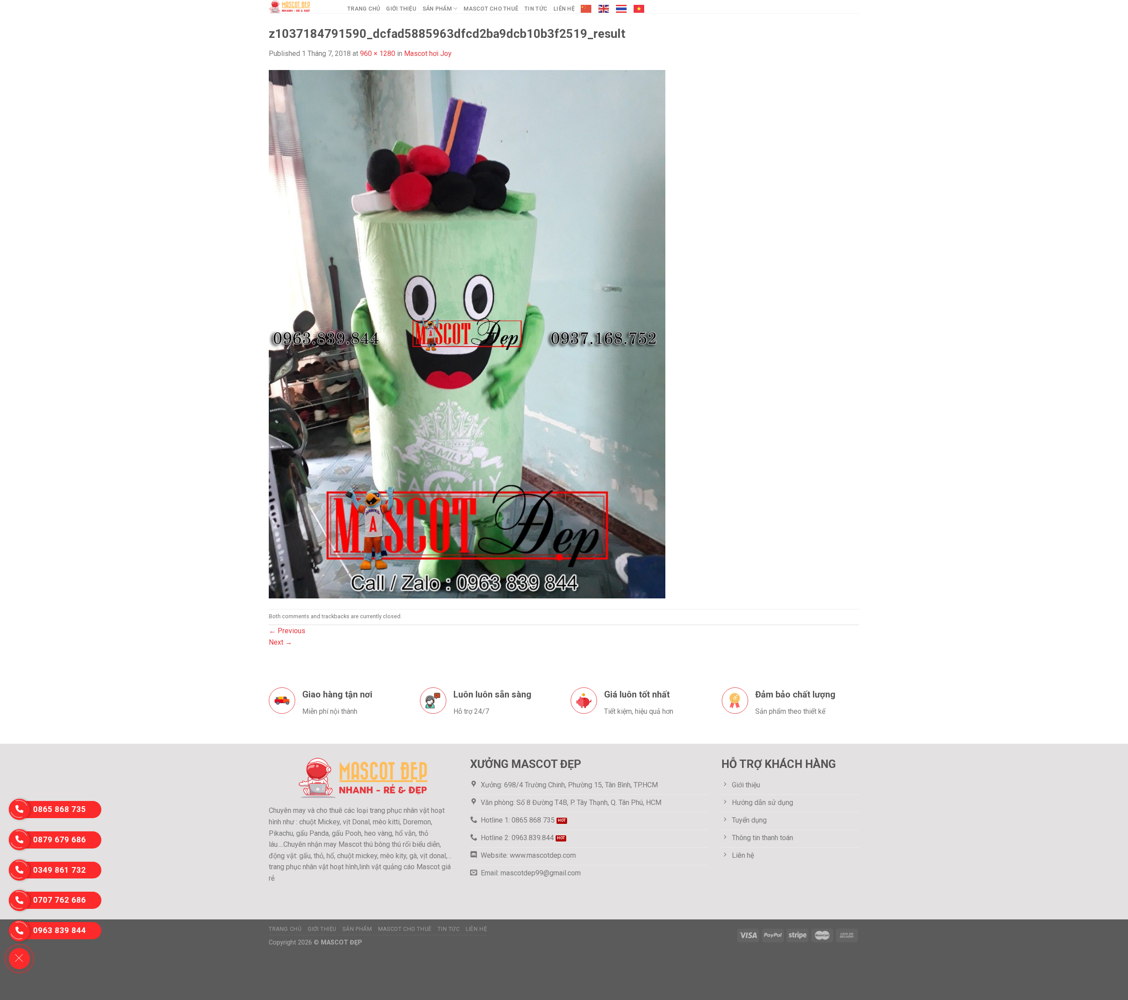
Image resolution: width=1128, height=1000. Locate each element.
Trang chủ (363, 8)
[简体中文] (586, 8)
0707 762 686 (59, 899)
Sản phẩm (437, 8)
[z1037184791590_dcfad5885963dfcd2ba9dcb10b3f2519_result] (467, 333)
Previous (287, 631)
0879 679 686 (59, 839)
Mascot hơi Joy (428, 53)
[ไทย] (621, 8)
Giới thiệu (401, 8)
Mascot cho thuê (491, 8)
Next (280, 642)
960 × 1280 (377, 53)
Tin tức (535, 8)
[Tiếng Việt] (639, 8)
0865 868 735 (59, 809)
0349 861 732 (59, 870)
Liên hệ (564, 8)
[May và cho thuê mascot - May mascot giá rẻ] (301, 6)
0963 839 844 (59, 930)
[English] (604, 8)
